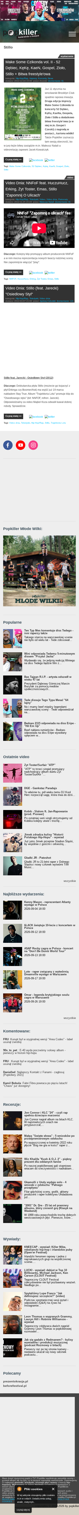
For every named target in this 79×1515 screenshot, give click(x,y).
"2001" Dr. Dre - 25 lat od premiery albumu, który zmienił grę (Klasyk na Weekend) (48, 1208)
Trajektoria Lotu (58, 423)
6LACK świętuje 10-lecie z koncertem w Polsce (49, 927)
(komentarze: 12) (65, 301)
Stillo (6, 169)
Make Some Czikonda (20, 166)
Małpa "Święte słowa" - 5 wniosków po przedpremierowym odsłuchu (49, 1137)
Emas (50, 279)
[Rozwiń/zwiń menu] (72, 34)
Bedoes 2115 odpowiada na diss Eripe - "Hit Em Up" (49, 725)
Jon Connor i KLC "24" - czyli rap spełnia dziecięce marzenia (46, 1114)
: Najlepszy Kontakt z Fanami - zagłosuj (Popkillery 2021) (33, 1073)
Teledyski (33, 199)
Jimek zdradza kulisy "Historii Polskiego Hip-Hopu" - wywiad (44, 836)
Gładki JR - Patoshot (37, 857)
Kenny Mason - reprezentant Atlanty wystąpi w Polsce (47, 903)
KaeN (52, 166)
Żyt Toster (41, 279)
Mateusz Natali (47, 202)
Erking (33, 279)
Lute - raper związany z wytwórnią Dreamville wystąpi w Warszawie (46, 973)
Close (53, 1489)
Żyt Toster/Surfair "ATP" (39, 765)
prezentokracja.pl (15, 1381)
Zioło (66, 166)
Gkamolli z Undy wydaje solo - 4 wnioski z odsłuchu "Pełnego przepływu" (45, 1185)
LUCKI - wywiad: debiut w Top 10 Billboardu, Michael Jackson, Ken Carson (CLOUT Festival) (46, 1273)
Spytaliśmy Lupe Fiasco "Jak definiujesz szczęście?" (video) (44, 1295)
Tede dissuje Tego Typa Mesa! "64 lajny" (46, 701)
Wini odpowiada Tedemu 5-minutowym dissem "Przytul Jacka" (49, 655)
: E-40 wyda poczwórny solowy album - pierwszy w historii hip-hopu (34, 1052)
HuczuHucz (22, 279)
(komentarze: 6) (55, 81)
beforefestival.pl (15, 1385)
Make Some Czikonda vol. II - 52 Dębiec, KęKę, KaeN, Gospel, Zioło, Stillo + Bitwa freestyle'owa (35, 68)
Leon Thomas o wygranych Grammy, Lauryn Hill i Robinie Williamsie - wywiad (48, 1319)
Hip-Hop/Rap (22, 78)
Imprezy (33, 78)
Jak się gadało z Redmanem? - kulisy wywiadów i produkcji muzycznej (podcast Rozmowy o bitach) (48, 1342)
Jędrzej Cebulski (48, 301)
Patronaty (63, 199)
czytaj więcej (23, 1509)
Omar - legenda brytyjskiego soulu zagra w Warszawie (46, 996)
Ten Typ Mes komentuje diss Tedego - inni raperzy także (48, 632)
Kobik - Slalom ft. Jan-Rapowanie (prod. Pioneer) (46, 813)
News (50, 78)
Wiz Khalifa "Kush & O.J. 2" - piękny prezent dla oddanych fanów (47, 1160)
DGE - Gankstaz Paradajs (40, 788)
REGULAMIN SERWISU (13, 1499)
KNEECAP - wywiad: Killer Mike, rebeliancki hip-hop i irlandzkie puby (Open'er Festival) (48, 1249)
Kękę (45, 166)
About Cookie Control (19, 1488)
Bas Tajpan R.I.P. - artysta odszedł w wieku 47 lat (47, 678)
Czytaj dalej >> (13, 159)
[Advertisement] (34, 490)
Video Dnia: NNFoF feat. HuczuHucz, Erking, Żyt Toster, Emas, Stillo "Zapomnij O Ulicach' (36, 189)
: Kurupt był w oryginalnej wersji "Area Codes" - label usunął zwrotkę (38, 1041)
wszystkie (70, 881)
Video (42, 199)
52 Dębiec (37, 166)
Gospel (59, 166)
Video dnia (52, 199)
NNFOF (12, 279)
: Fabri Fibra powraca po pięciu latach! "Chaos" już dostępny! (35, 1084)
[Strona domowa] (22, 34)
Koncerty (42, 78)
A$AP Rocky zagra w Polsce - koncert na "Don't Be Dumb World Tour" (48, 950)
